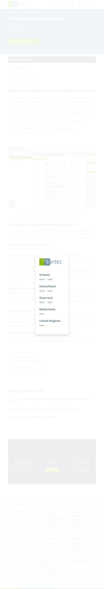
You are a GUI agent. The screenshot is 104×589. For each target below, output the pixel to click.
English (50, 279)
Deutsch (42, 279)
